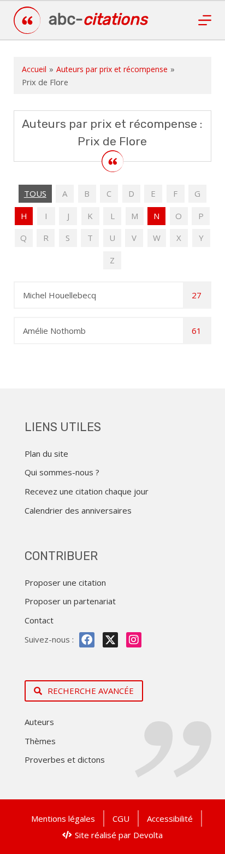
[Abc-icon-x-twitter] (110, 639)
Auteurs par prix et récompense (112, 69)
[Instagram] (133, 639)
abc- (98, 19)
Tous (35, 193)
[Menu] (204, 20)
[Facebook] (86, 639)
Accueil (34, 69)
